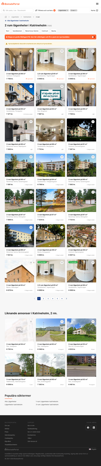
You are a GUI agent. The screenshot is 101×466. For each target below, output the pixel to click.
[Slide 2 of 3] (19, 139)
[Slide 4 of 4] (52, 210)
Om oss (7, 425)
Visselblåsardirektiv (11, 444)
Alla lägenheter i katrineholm (18, 21)
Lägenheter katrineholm (13, 405)
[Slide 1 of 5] (17, 69)
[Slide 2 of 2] (20, 245)
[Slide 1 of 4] (48, 210)
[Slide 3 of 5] (19, 69)
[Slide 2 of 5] (18, 69)
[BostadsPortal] (10, 3)
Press (6, 432)
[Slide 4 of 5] (20, 69)
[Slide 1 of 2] (18, 245)
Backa (53, 31)
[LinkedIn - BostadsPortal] (93, 427)
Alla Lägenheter (10, 401)
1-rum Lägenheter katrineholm (47, 401)
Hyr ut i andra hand (34, 432)
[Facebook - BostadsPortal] (88, 427)
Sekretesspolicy (10, 435)
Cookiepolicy (9, 438)
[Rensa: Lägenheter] (67, 10)
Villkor (29, 438)
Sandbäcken (17, 31)
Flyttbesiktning (32, 428)
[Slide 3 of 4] (51, 210)
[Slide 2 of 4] (49, 210)
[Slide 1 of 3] (18, 139)
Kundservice (32, 435)
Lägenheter (15, 17)
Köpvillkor (8, 441)
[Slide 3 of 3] (20, 139)
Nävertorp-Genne (31, 31)
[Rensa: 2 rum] (76, 10)
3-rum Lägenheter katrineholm (47, 405)
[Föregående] (34, 298)
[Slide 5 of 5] (21, 69)
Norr (7, 31)
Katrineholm (27, 17)
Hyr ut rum (31, 425)
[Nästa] (66, 298)
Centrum (45, 31)
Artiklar (7, 428)
